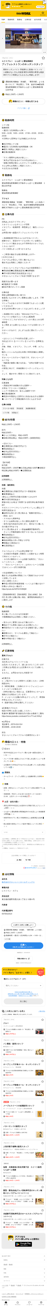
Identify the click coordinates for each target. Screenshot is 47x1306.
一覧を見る (41, 1011)
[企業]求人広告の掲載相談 (9, 1296)
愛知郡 (11, 1264)
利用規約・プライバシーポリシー (34, 1293)
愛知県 (5, 1264)
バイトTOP (5, 1285)
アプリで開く (22, 108)
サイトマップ (19, 1293)
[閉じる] (43, 969)
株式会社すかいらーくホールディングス (18, 882)
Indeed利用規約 (12, 995)
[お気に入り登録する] (43, 57)
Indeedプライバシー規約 (25, 995)
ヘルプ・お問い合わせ (8, 1293)
